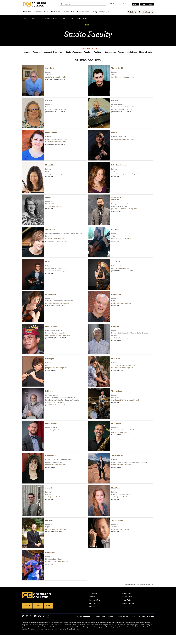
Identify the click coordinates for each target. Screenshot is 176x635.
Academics (35, 18)
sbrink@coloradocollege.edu (55, 141)
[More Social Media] (47, 616)
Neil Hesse (115, 229)
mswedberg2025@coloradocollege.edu (59, 430)
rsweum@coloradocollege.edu (122, 432)
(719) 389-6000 (84, 616)
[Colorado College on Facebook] (23, 616)
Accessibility (126, 593)
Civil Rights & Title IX (129, 603)
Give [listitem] (150, 4)
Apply (27, 606)
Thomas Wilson (117, 520)
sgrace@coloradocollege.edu (55, 238)
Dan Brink (115, 100)
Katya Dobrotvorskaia (119, 165)
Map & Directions (147, 616)
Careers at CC (94, 603)
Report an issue (130, 584)
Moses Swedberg (51, 423)
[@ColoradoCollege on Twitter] (31, 616)
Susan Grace (50, 229)
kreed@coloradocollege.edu (55, 402)
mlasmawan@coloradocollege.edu (57, 335)
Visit (38, 606)
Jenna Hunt (115, 262)
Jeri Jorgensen (50, 294)
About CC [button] (26, 12)
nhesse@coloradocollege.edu (121, 238)
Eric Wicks (49, 520)
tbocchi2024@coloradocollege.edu (123, 77)
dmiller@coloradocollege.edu (121, 338)
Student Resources (74, 52)
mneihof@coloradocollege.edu (122, 368)
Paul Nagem (49, 359)
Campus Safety (94, 600)
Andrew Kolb (116, 294)
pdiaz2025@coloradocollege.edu (123, 139)
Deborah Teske (50, 455)
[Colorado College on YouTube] (39, 616)
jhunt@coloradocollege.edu (121, 268)
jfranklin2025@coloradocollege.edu (124, 209)
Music (63, 18)
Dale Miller (115, 326)
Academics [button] (55, 12)
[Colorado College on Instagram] (27, 616)
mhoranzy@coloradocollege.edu (56, 271)
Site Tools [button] (113, 4)
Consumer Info (127, 597)
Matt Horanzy (50, 262)
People (71, 18)
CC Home (25, 18)
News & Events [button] (82, 12)
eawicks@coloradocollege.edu (122, 497)
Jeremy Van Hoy (117, 455)
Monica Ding (49, 165)
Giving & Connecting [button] (99, 12)
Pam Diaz (114, 132)
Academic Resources (32, 52)
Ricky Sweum (116, 423)
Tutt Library (93, 593)
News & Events (145, 52)
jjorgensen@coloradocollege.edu (57, 303)
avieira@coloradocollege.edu (55, 497)
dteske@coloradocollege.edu (55, 464)
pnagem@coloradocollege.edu (56, 368)
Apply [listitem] (135, 4)
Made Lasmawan (51, 326)
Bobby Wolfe (50, 552)
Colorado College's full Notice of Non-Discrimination (63, 629)
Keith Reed (49, 391)
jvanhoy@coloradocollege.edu (122, 464)
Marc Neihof (115, 359)
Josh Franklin (116, 197)
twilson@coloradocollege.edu (121, 529)
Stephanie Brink (51, 132)
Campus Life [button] (68, 12)
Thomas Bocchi (117, 68)
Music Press (132, 52)
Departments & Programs (50, 18)
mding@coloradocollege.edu (55, 174)
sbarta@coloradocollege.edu (55, 77)
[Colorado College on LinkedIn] (35, 616)
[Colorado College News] (43, 616)
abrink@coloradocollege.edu (55, 109)
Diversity (92, 606)
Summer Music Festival (114, 52)
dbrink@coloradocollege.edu (121, 109)
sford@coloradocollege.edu (55, 206)
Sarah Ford (49, 197)
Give (48, 606)
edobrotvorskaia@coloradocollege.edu (125, 174)
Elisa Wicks (115, 488)
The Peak (92, 597)
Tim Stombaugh (117, 391)
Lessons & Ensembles (53, 52)
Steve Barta (49, 68)
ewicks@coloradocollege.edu (55, 529)
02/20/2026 (149, 584)
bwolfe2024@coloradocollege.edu (57, 561)
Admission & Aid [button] (40, 12)
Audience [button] (124, 4)
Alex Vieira (49, 488)
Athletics (131, 12)
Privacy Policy (126, 600)
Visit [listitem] (143, 4)
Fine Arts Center (145, 12)
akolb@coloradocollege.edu (121, 303)
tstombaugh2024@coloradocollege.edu (125, 400)
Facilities (97, 52)
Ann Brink (49, 100)
